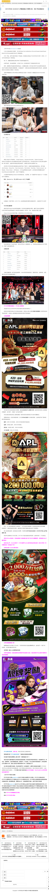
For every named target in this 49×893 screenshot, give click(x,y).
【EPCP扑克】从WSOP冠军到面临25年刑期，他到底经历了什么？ (6, 849)
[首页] (47, 877)
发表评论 (45, 6)
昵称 (4, 872)
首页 (3, 3)
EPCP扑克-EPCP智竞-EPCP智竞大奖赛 (26, 890)
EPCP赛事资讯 (8, 3)
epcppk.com (15, 777)
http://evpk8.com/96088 (40, 770)
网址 (4, 878)
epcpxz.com (12, 784)
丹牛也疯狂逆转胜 (15, 754)
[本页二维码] (47, 889)
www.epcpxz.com (14, 48)
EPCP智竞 (33, 835)
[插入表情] (44, 871)
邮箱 (4, 875)
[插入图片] (46, 871)
